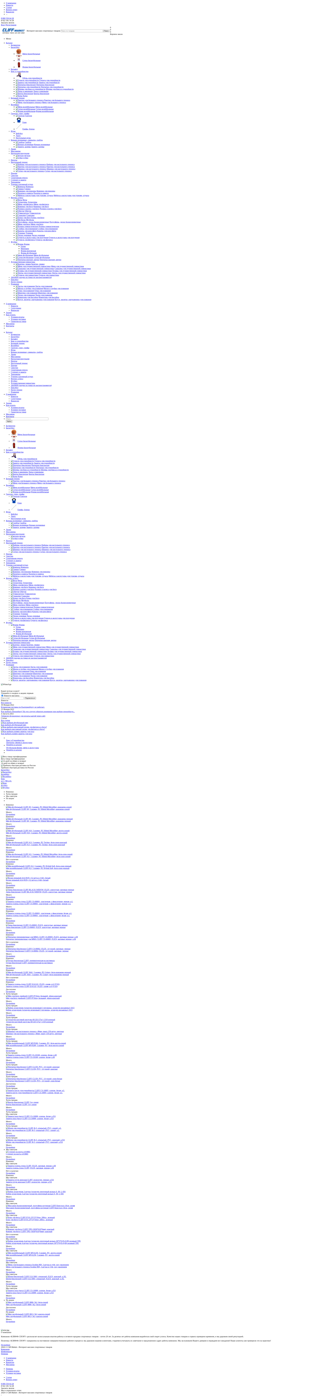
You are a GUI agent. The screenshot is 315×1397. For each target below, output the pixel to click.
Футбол (14, 242)
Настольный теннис (19, 162)
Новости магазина (11, 696)
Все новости (6, 703)
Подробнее (10, 814)
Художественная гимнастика (23, 262)
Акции (9, 313)
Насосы (14, 160)
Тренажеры (15, 182)
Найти (9, 421)
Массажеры (16, 151)
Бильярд (14, 69)
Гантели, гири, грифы (20, 113)
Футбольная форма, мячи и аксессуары (22, 748)
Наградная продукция (20, 153)
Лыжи (13, 149)
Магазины (10, 324)
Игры (13, 131)
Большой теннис (18, 98)
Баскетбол (15, 47)
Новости (14, 306)
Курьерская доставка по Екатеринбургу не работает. (23, 707)
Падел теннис (16, 282)
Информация (6, 1351)
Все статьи (5, 720)
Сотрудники (16, 308)
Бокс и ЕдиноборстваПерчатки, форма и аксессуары (19, 741)
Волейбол (15, 105)
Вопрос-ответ (11, 1380)
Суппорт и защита (18, 180)
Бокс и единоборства (19, 71)
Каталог (9, 43)
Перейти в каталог (14, 745)
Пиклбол (14, 280)
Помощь (4, 1354)
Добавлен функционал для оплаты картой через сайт (23, 716)
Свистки (14, 175)
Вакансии (15, 310)
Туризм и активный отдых (22, 184)
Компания (5, 1349)
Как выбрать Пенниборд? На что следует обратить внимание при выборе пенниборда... (38, 711)
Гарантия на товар (18, 321)
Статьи (9, 1377)
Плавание (15, 284)
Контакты (10, 326)
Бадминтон (15, 45)
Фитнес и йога (17, 198)
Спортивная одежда (19, 178)
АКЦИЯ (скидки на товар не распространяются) (31, 277)
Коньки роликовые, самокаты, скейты (27, 140)
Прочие (14, 173)
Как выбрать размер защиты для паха (16, 734)
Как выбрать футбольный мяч (13, 725)
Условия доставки (18, 319)
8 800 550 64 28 (7, 18)
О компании (11, 304)
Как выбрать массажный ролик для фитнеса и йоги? (23, 729)
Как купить (11, 315)
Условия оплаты (17, 317)
